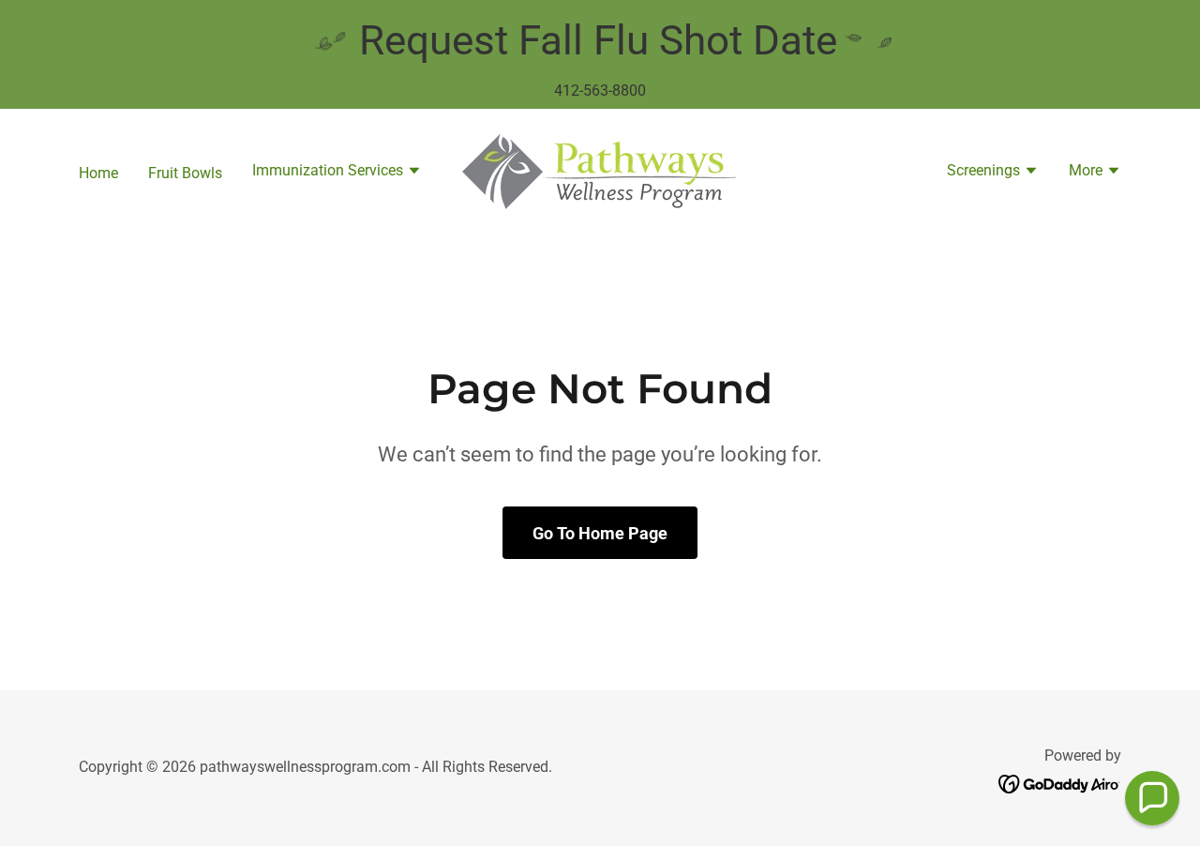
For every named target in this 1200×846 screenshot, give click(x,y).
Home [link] (98, 173)
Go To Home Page (600, 533)
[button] (337, 172)
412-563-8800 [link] (600, 90)
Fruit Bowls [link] (185, 173)
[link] (600, 171)
